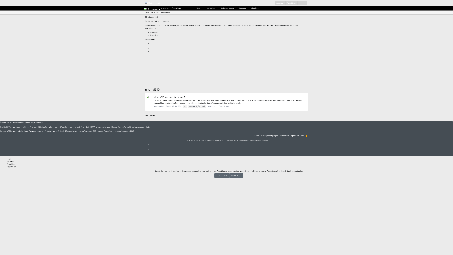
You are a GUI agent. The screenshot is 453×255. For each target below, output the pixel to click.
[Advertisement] (216, 70)
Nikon (226, 106)
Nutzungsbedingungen (269, 136)
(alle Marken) (48, 131)
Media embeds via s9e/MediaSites (237, 140)
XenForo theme (255, 140)
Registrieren (165, 12)
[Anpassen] (300, 3)
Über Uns (254, 8)
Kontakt (256, 136)
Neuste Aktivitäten (152, 12)
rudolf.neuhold (159, 106)
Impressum (295, 136)
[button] (304, 3)
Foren (199, 8)
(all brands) (101, 127)
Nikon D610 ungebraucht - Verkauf (169, 97)
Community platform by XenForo (205, 140)
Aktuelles (211, 8)
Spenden (242, 8)
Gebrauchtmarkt (227, 8)
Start (302, 136)
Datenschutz (284, 136)
